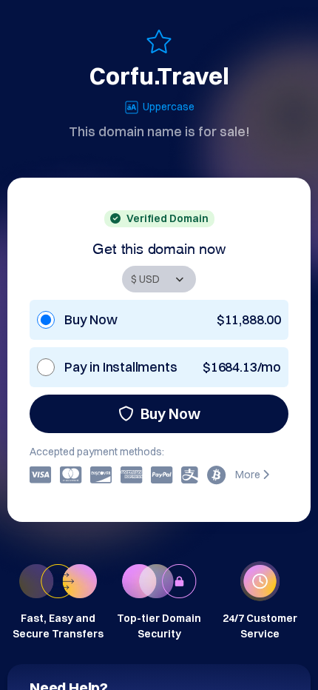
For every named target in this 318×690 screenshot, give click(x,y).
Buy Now (170, 413)
